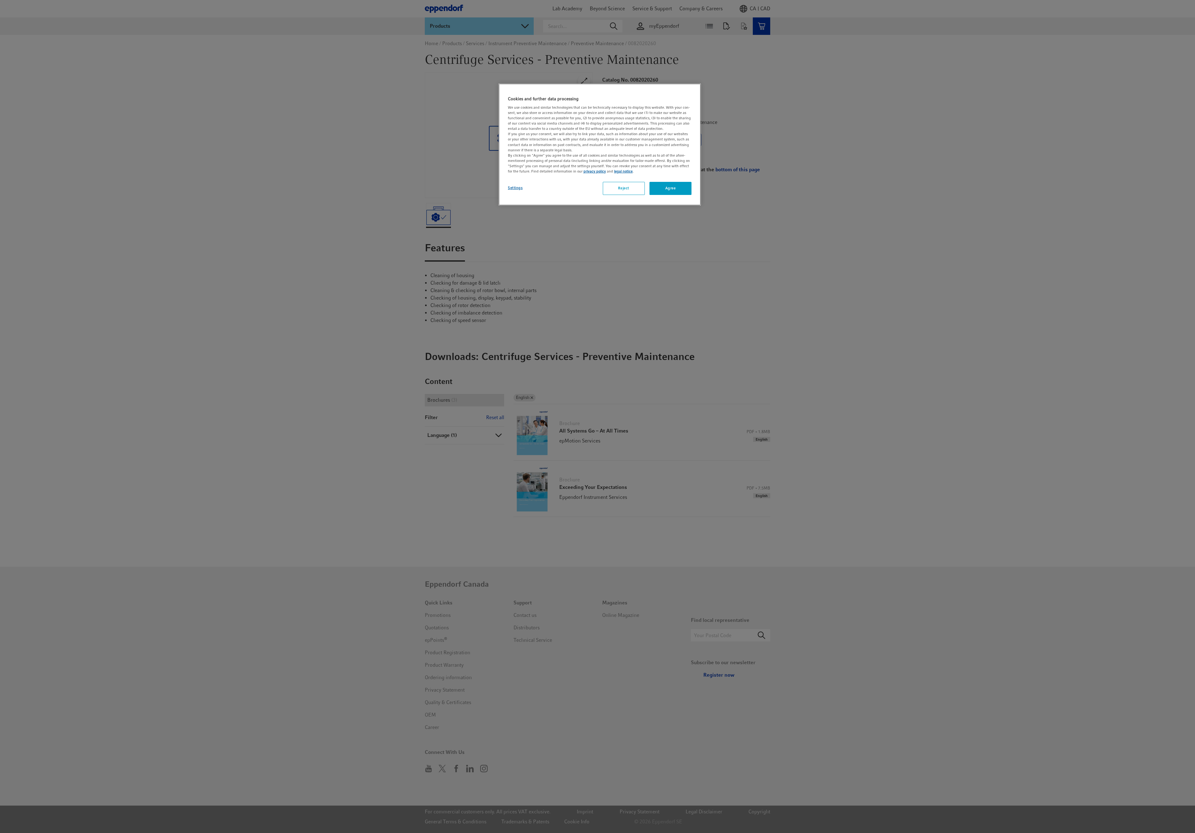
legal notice (623, 171)
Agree (670, 188)
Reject (623, 188)
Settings (515, 188)
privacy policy (594, 171)
